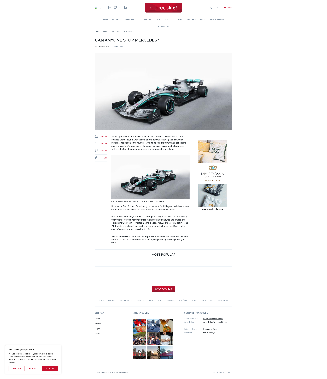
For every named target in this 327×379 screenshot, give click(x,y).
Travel (167, 19)
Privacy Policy (217, 373)
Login (97, 329)
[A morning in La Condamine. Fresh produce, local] (139, 325)
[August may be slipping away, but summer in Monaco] (166, 325)
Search (98, 324)
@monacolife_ (141, 313)
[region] (33, 359)
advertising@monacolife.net (215, 322)
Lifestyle (147, 19)
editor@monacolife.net (213, 319)
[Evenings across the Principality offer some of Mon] (153, 325)
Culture (178, 19)
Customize (16, 368)
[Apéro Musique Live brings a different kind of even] (166, 352)
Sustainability (131, 19)
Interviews (163, 27)
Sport (203, 19)
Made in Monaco (121, 372)
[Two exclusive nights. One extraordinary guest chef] (166, 338)
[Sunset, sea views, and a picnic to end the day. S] (153, 352)
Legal (229, 373)
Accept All (49, 368)
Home (97, 319)
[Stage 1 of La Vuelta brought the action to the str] (153, 338)
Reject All (33, 368)
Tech (158, 19)
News (105, 19)
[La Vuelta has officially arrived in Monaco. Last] (139, 352)
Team (97, 334)
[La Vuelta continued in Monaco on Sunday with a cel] (139, 338)
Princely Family (217, 19)
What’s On (191, 19)
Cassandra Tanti (104, 47)
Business (116, 19)
